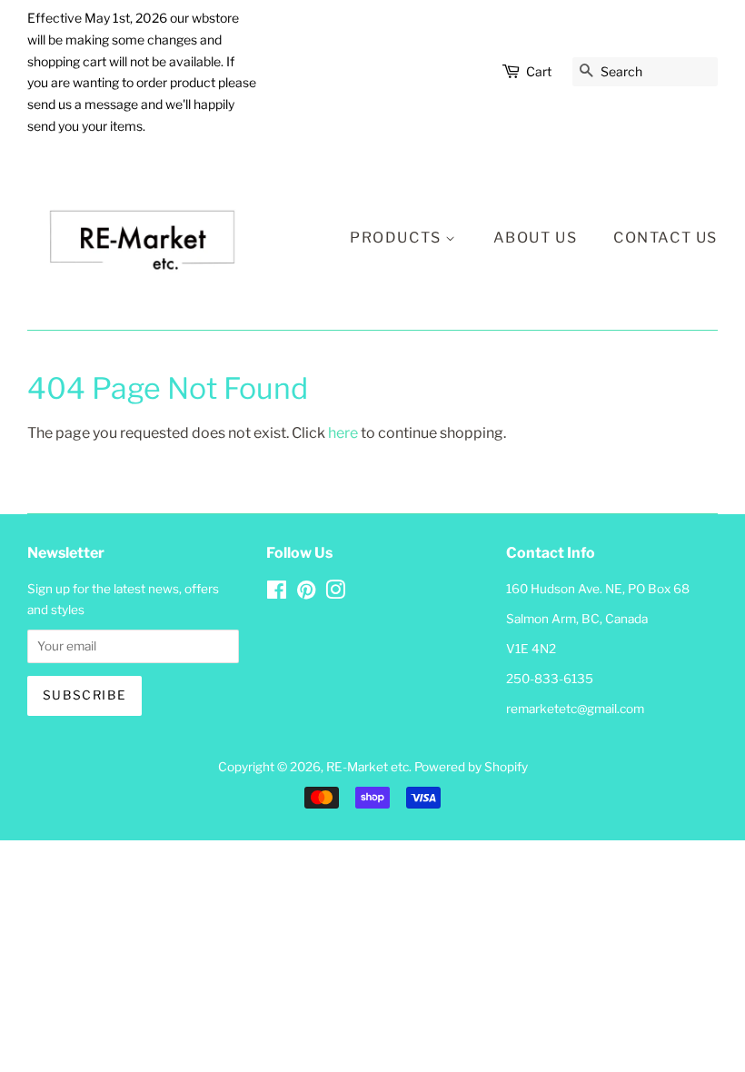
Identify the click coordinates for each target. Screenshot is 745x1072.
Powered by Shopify (471, 766)
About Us (535, 237)
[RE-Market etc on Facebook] (276, 593)
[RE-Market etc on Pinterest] (306, 593)
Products (397, 237)
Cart (538, 71)
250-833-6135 (549, 678)
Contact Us (665, 237)
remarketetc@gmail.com (575, 708)
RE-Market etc (367, 766)
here (343, 433)
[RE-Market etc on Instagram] (335, 593)
